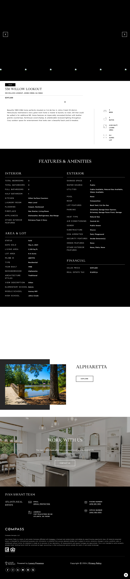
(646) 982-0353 (95, 512)
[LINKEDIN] (18, 570)
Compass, (52, 539)
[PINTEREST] (28, 570)
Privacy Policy (95, 563)
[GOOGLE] (33, 570)
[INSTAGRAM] (13, 570)
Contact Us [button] (65, 463)
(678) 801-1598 (95, 504)
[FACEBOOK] (8, 570)
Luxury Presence (36, 563)
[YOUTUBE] (23, 570)
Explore (84, 379)
